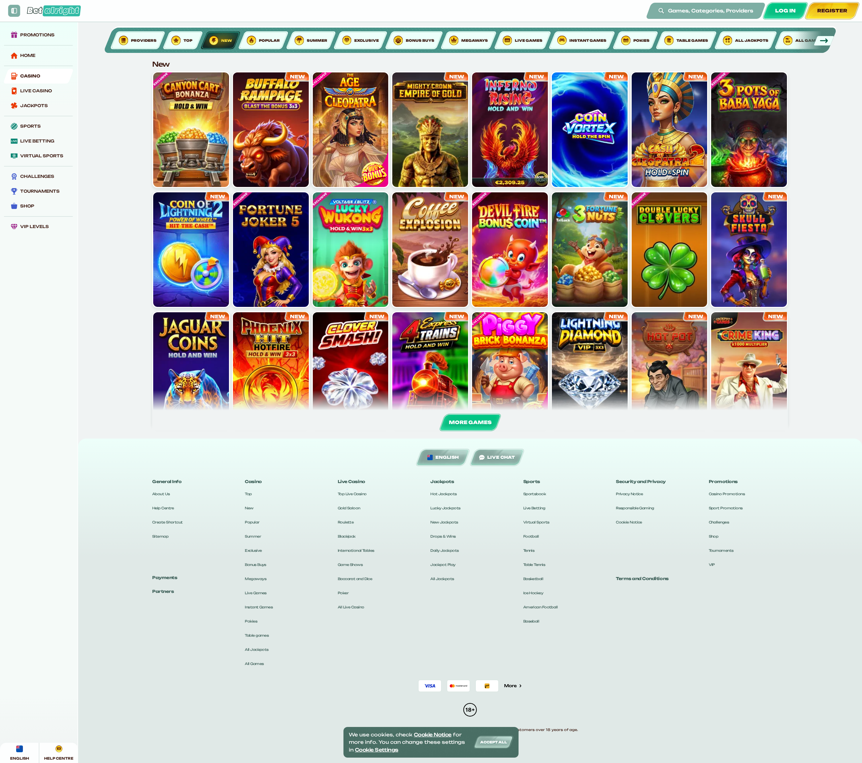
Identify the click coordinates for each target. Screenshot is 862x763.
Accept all (493, 742)
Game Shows (350, 565)
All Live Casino (351, 607)
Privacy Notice (629, 494)
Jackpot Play (442, 565)
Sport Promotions (726, 508)
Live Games (255, 593)
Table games (257, 635)
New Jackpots (444, 522)
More (510, 685)
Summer (253, 536)
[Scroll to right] (824, 40)
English (447, 457)
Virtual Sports (536, 522)
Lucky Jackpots (445, 508)
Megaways (255, 579)
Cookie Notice (629, 522)
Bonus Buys (255, 565)
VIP (712, 565)
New (249, 508)
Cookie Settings (376, 750)
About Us (161, 494)
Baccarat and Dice (355, 579)
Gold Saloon (349, 508)
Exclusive (253, 550)
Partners (163, 591)
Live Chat (501, 457)
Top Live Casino (352, 494)
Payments (164, 577)
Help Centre (163, 508)
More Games (470, 422)
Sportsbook (534, 494)
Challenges (719, 522)
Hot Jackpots (443, 494)
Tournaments (721, 550)
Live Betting (534, 508)
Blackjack (347, 536)
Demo (191, 143)
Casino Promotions (727, 494)
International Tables (356, 550)
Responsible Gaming (635, 508)
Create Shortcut (167, 522)
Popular (252, 522)
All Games (254, 664)
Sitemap (160, 536)
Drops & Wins (443, 536)
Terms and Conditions (642, 578)
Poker (343, 593)
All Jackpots (256, 649)
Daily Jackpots (444, 550)
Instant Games (259, 607)
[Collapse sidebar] (14, 11)
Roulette (346, 522)
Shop (714, 536)
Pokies (251, 621)
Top (248, 494)
